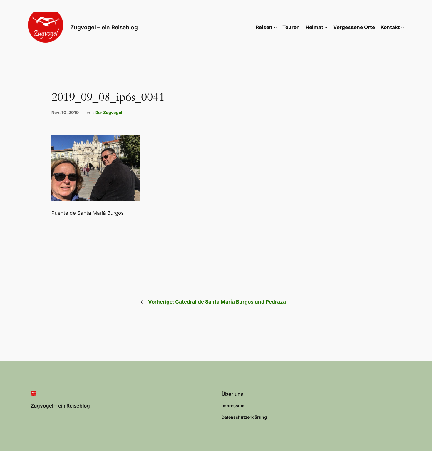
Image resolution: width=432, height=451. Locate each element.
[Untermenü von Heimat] (325, 27)
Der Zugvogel (108, 112)
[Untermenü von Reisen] (275, 27)
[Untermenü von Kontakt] (402, 27)
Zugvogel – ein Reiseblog (104, 27)
